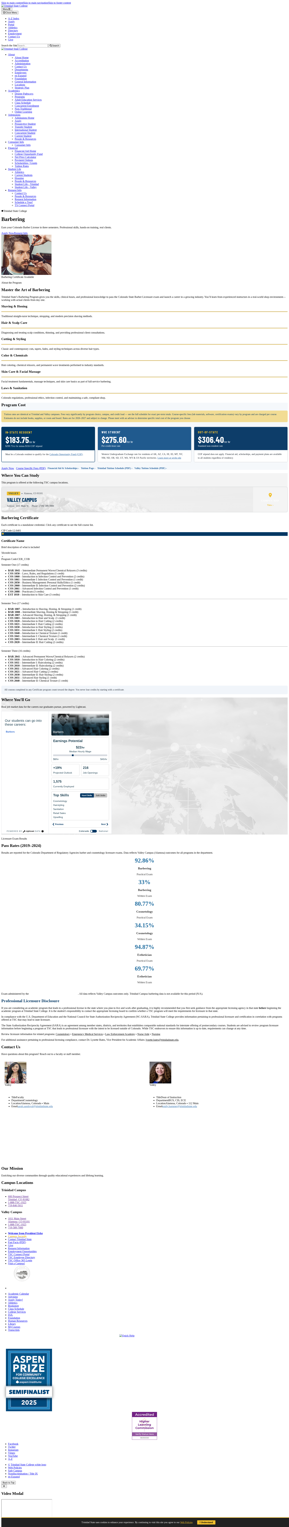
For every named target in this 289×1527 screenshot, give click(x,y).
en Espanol (20, 75)
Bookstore (13, 1305)
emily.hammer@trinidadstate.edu (179, 1106)
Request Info (15, 190)
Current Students (23, 175)
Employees (20, 72)
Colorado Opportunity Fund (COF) (66, 454)
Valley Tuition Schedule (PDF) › (150, 468)
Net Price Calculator (25, 157)
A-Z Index (13, 18)
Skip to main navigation (35, 2)
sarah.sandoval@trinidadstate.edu (35, 1106)
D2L (10, 1314)
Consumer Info (16, 142)
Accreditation (22, 60)
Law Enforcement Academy (120, 1034)
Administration (22, 63)
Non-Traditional (23, 108)
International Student (26, 129)
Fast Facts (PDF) (17, 1242)
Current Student (23, 136)
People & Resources (25, 139)
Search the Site (9, 45)
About (11, 54)
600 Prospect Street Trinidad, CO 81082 (18, 1198)
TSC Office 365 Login (20, 1260)
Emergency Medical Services (87, 1034)
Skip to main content (12, 2)
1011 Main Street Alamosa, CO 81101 (19, 1220)
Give (10, 39)
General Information (25, 81)
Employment (15, 33)
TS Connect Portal (24, 205)
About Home (22, 57)
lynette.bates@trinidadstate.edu (162, 1039)
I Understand (206, 1522)
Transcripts (14, 1330)
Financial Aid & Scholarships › (63, 468)
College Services (17, 1311)
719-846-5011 (15, 1205)
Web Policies (15, 1467)
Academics (14, 90)
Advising (13, 1296)
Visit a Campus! (16, 1263)
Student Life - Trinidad (27, 184)
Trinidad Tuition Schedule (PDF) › (114, 468)
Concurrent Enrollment (27, 105)
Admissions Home (24, 117)
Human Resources (17, 1320)
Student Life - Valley (26, 187)
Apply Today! (15, 1299)
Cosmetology (63, 1034)
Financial (13, 148)
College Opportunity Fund (29, 154)
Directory (13, 30)
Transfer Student (23, 126)
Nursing (156, 1034)
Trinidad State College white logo (28, 1464)
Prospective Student (25, 123)
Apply (11, 21)
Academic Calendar (18, 1293)
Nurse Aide (143, 1034)
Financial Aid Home (25, 151)
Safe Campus (15, 1470)
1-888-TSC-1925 (17, 1202)
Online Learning (23, 111)
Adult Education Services (28, 99)
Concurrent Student (25, 132)
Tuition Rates (22, 166)
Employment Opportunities (22, 1251)
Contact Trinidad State (20, 1239)
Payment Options (24, 160)
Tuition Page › (88, 468)
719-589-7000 (15, 1227)
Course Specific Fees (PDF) (31, 468)
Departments (21, 69)
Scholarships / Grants (26, 163)
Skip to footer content (59, 2)
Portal (11, 24)
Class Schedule (23, 102)
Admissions (14, 114)
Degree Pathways (24, 93)
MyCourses (14, 1326)
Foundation (21, 78)
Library (12, 1323)
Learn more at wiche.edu (169, 458)
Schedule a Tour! (24, 202)
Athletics (12, 27)
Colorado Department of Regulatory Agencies (53, 993)
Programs (20, 96)
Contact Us (14, 36)
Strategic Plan (22, 87)
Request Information (25, 199)
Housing (19, 178)
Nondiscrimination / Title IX (23, 1473)
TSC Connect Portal (18, 1254)
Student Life (14, 169)
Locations (20, 84)
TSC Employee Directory (21, 1257)
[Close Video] (4, 1486)
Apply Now (7, 233)
